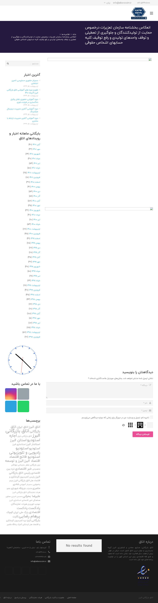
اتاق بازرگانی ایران (24, 436)
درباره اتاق (7, 597)
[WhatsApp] (13, 3)
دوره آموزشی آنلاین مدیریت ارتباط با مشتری (22, 119)
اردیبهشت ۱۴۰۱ (34, 172)
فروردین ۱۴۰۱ (34, 177)
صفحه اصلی (71, 597)
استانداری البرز (19, 444)
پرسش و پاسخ (20, 597)
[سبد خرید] (8, 13)
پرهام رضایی (29, 516)
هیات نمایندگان (19, 504)
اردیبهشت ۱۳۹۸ (33, 332)
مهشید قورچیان (33, 504)
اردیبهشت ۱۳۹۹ (33, 285)
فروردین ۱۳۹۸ (34, 337)
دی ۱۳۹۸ (36, 304)
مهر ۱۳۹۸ (36, 318)
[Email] (23, 394)
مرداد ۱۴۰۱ (36, 158)
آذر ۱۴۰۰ (36, 196)
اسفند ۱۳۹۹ (35, 238)
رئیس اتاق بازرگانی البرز (24, 475)
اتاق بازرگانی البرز (23, 433)
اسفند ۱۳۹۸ (35, 294)
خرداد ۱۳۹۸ (35, 327)
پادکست (34, 508)
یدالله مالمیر (12, 524)
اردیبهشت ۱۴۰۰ (33, 229)
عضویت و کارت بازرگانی (54, 597)
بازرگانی (33, 465)
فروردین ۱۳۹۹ (34, 290)
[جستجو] (15, 13)
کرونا (25, 520)
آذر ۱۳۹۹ (36, 252)
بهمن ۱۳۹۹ (35, 243)
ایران (38, 464)
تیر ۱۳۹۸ (36, 323)
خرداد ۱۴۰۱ (36, 168)
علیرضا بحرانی (31, 496)
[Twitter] (34, 571)
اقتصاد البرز (32, 461)
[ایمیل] (8, 3)
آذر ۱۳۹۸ (36, 308)
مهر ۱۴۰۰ (36, 205)
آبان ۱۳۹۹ (36, 257)
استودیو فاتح (30, 456)
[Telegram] (19, 3)
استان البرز (18, 440)
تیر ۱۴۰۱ (37, 163)
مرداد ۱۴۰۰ (36, 214)
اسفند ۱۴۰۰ (35, 182)
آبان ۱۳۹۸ (36, 313)
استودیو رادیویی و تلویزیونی (24, 450)
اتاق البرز (34, 426)
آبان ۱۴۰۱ (36, 144)
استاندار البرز (33, 444)
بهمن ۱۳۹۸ (35, 299)
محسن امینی (16, 496)
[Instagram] (24, 3)
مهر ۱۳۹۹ (36, 261)
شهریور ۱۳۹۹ (34, 266)
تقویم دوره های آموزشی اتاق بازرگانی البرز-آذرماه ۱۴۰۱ (22, 91)
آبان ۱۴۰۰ (36, 200)
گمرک (19, 524)
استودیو (34, 448)
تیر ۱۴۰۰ (36, 219)
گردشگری (25, 524)
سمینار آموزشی (26, 484)
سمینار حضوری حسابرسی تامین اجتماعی (25, 82)
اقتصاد (14, 457)
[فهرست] (151, 13)
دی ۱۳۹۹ (36, 247)
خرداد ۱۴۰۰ (36, 224)
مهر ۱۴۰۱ (36, 149)
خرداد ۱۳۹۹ (36, 280)
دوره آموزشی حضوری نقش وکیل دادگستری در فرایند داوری (24, 101)
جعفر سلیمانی (23, 465)
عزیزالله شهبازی (18, 488)
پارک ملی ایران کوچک (17, 512)
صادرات (29, 488)
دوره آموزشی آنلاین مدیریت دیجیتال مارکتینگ (22, 110)
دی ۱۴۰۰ (36, 191)
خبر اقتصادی (23, 468)
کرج (29, 520)
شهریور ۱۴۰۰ (34, 210)
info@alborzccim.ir (38, 561)
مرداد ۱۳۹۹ (36, 271)
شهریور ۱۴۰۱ (35, 154)
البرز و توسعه (14, 461)
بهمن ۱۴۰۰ (35, 186)
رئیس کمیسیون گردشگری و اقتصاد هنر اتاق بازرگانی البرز (24, 478)
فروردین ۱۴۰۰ (34, 233)
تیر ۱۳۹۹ (36, 276)
